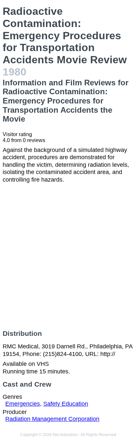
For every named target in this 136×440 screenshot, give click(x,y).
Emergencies (22, 403)
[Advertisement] (68, 256)
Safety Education (65, 403)
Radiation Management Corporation (52, 419)
